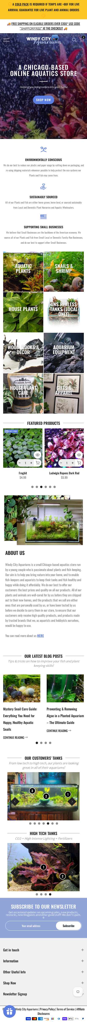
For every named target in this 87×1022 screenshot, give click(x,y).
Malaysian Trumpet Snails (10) (24, 473)
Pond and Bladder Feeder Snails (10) (66, 475)
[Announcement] (43, 9)
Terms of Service (66, 1009)
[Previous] (8, 691)
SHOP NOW (43, 100)
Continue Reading (14, 737)
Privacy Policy (47, 1009)
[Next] (78, 691)
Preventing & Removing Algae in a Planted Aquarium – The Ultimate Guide (65, 715)
